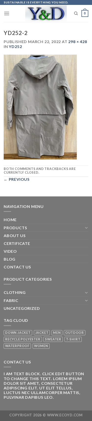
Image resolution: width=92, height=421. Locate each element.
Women (41, 346)
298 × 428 (77, 41)
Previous (17, 179)
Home (10, 219)
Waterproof (17, 346)
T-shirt (73, 339)
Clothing (15, 292)
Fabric (11, 300)
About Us (15, 235)
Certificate (17, 243)
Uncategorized (22, 308)
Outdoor (74, 333)
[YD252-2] (40, 106)
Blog (9, 259)
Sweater (53, 339)
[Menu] (7, 13)
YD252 (15, 46)
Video (10, 251)
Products (15, 227)
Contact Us (17, 267)
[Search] (76, 13)
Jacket (42, 333)
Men (57, 333)
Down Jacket (18, 333)
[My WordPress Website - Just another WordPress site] (46, 13)
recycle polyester (22, 339)
